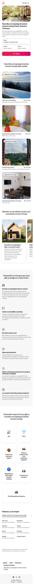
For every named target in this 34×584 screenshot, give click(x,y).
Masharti (19, 582)
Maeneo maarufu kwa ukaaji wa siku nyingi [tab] (14, 515)
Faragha (13, 582)
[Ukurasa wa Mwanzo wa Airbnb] (3, 3)
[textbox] (9, 48)
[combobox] (16, 42)
